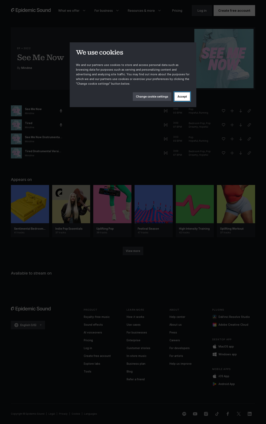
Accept (182, 96)
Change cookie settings (152, 96)
